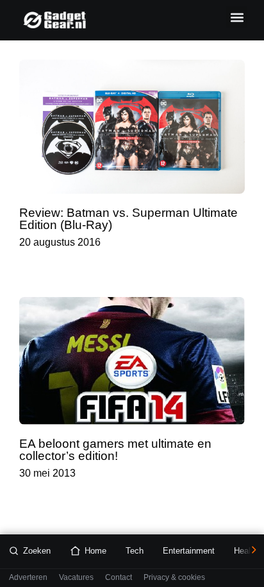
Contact (118, 577)
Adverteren (28, 577)
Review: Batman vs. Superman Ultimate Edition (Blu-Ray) (128, 219)
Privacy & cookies (174, 577)
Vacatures (76, 577)
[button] (236, 17)
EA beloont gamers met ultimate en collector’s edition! (115, 450)
